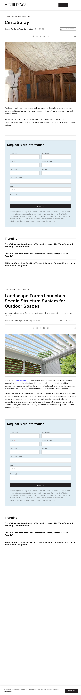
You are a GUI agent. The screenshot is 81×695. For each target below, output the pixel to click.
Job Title (45, 169)
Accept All (71, 690)
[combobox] (40, 189)
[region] (40, 690)
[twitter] (40, 36)
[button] (6, 5)
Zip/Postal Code (16, 178)
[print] (75, 36)
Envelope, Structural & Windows (17, 16)
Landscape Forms (21, 321)
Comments (14, 195)
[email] (48, 36)
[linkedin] (37, 36)
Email (12, 161)
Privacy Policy (8, 691)
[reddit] (44, 36)
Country (13, 186)
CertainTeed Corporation (23, 29)
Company (13, 169)
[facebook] (33, 36)
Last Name (46, 153)
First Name (14, 153)
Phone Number (47, 161)
